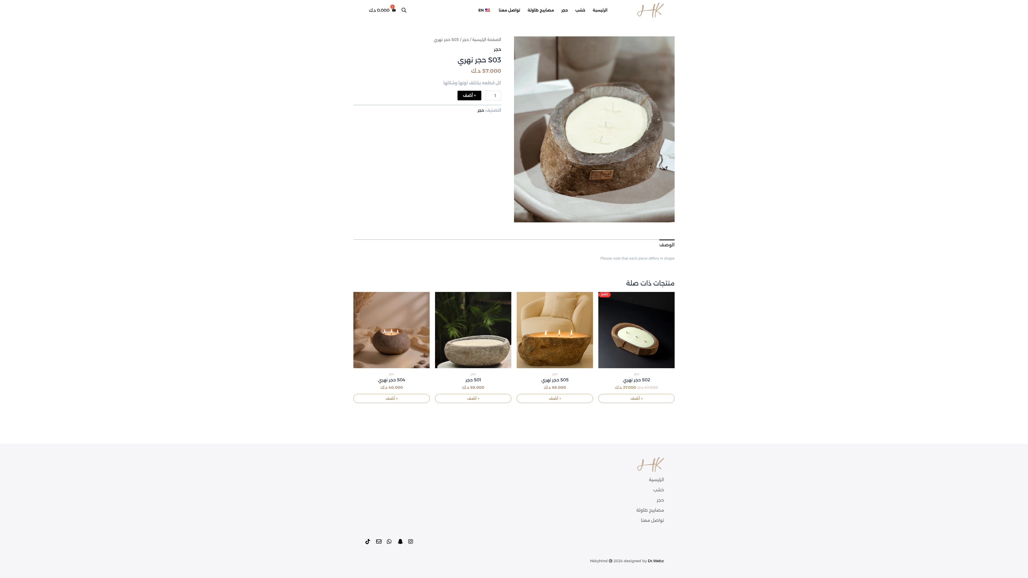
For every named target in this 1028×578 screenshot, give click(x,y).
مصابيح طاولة (541, 10)
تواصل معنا (509, 10)
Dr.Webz (656, 560)
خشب (580, 10)
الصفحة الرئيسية (486, 39)
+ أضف (469, 95)
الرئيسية (600, 10)
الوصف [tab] (667, 245)
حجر (564, 10)
